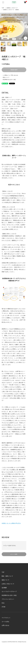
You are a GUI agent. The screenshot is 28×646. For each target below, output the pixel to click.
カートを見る (5, 621)
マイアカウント (6, 617)
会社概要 (4, 587)
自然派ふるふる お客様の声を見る (11, 523)
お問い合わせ (5, 625)
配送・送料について (7, 576)
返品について (5, 580)
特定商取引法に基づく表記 (9, 595)
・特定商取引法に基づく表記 (9, 79)
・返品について (5, 77)
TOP (3, 7)
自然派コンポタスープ (12, 7)
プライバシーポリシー (8, 599)
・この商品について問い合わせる (10, 75)
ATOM (3, 607)
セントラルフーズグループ (9, 591)
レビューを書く (14, 554)
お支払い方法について (8, 583)
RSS (3, 603)
